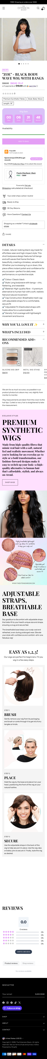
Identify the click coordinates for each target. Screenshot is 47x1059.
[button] (23, 86)
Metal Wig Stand (31, 370)
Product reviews (11, 963)
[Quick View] (19, 363)
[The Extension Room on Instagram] (7, 1003)
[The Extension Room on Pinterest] (11, 1003)
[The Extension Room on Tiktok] (15, 1003)
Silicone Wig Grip (10, 370)
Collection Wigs (18, 164)
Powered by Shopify (9, 1047)
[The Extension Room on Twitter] (19, 1003)
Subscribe (40, 994)
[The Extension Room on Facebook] (3, 1003)
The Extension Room (24, 1042)
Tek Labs (28, 185)
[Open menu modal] (3, 8)
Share (8, 234)
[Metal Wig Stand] (33, 357)
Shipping (6, 188)
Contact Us (26, 214)
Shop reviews (28, 963)
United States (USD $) (13, 1038)
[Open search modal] (38, 8)
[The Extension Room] (23, 8)
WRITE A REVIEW (23, 952)
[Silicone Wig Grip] (12, 357)
